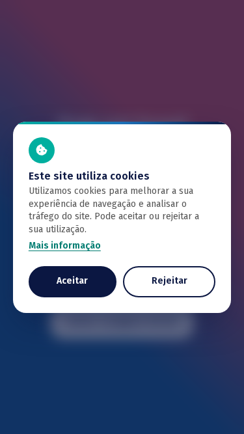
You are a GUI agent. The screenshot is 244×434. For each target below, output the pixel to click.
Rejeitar (169, 280)
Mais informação (65, 246)
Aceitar (72, 280)
